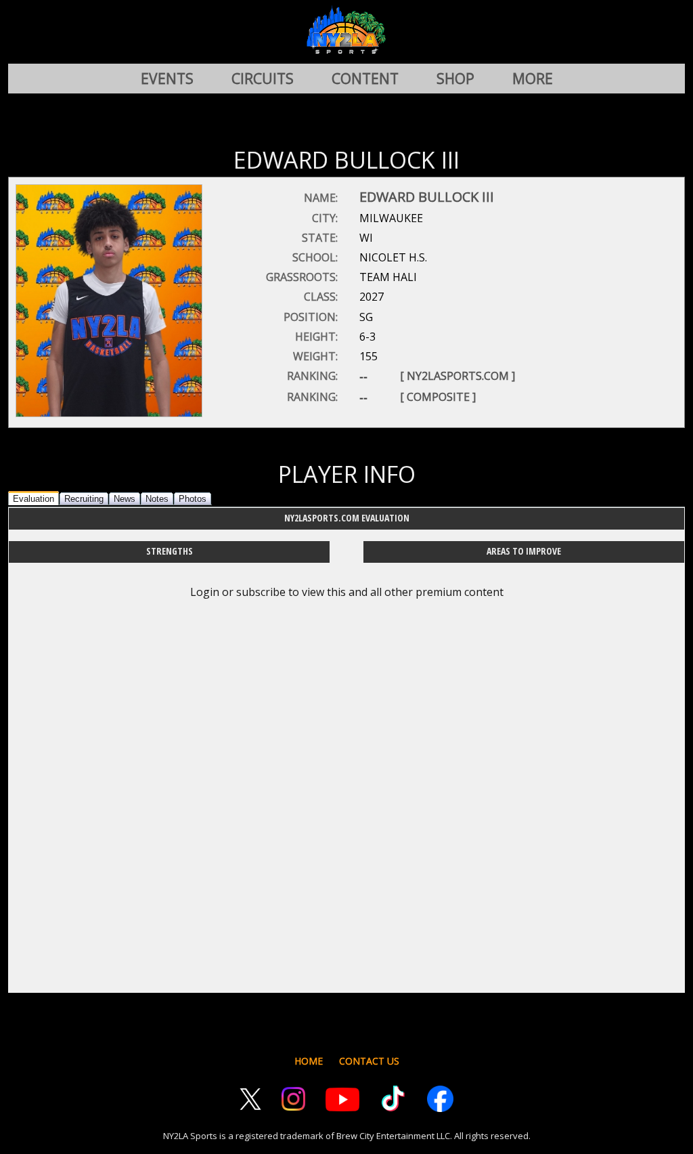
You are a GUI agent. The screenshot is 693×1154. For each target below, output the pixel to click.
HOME (308, 1060)
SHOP (455, 78)
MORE (532, 78)
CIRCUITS (262, 78)
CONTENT (365, 78)
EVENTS (167, 78)
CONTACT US (369, 1060)
